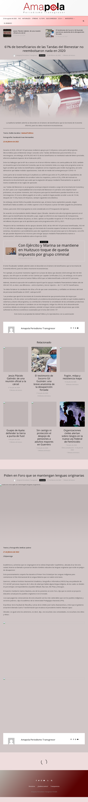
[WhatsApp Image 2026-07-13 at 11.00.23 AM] (43, 414)
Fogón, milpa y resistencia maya (72, 377)
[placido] (7, 33)
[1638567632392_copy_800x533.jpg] (10, 251)
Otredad (35, 18)
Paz (19, 18)
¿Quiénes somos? (42, 786)
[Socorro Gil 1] (50, 33)
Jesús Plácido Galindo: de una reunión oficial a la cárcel (27, 32)
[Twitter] (38, 780)
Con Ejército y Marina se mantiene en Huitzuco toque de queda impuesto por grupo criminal (48, 250)
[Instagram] (41, 780)
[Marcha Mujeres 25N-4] (72, 414)
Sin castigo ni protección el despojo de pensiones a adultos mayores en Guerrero (44, 437)
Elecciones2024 (51, 18)
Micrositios (69, 18)
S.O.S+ (60, 18)
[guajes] (15, 414)
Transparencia (55, 786)
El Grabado (8, 23)
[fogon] (72, 359)
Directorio (32, 786)
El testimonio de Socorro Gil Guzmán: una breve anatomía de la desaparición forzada (70, 32)
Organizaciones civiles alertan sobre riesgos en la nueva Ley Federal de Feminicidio (72, 436)
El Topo (42, 18)
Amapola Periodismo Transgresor (26, 55)
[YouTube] (44, 780)
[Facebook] (36, 780)
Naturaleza (26, 18)
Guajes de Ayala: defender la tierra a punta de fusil (16, 433)
